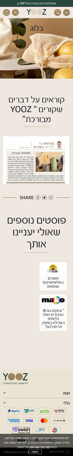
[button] (66, 12)
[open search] (57, 12)
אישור (35, 452)
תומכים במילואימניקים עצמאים (53, 282)
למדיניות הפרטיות (39, 447)
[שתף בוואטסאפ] (50, 197)
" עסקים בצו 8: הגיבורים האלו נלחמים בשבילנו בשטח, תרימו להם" (53, 318)
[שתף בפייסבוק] (37, 197)
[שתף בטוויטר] (44, 197)
